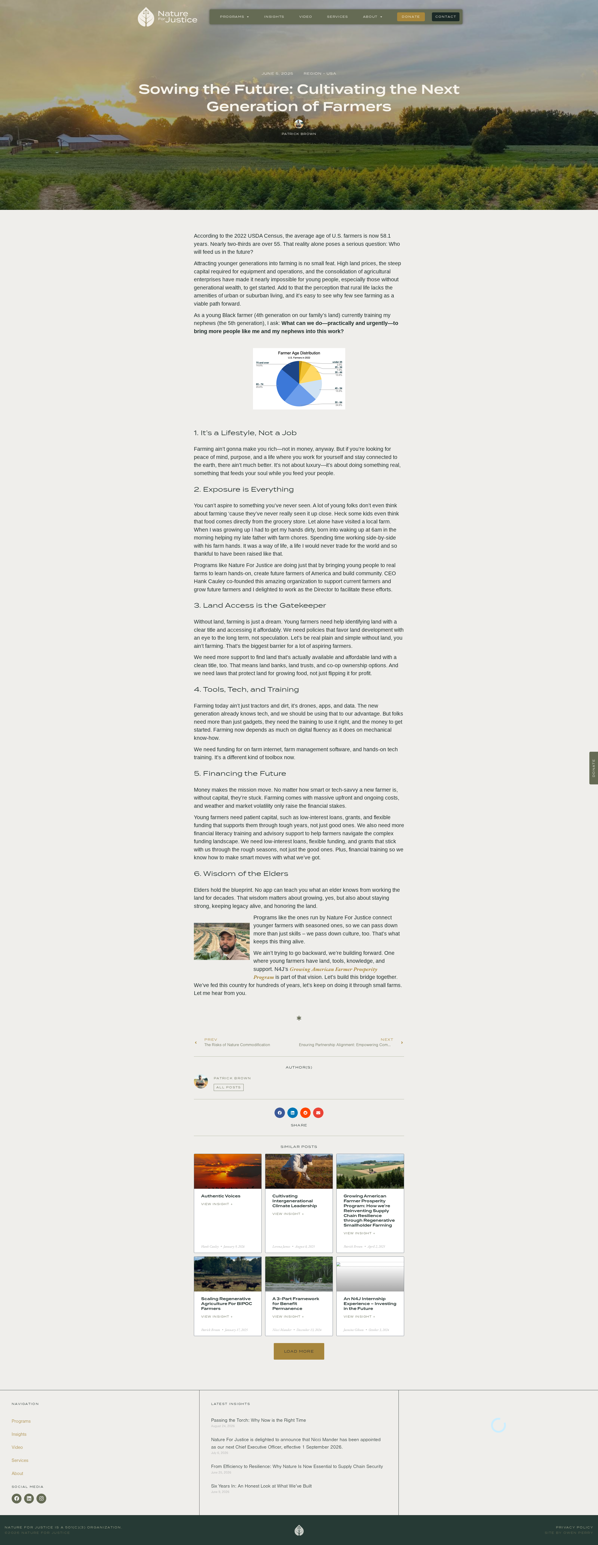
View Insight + (217, 1204)
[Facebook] (16, 1498)
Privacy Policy (574, 1527)
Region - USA (320, 73)
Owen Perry (578, 1533)
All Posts (228, 1087)
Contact (445, 17)
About (370, 17)
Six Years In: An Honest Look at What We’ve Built (261, 1486)
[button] (279, 1113)
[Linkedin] (29, 1498)
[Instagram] (41, 1498)
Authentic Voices (220, 1196)
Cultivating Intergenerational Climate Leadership (294, 1201)
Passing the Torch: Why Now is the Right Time (258, 1420)
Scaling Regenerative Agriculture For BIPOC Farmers (226, 1303)
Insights (274, 17)
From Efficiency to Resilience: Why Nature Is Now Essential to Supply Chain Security (297, 1466)
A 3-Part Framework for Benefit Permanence (295, 1303)
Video (305, 17)
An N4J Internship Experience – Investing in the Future (370, 1303)
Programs (232, 17)
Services (337, 17)
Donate (411, 17)
